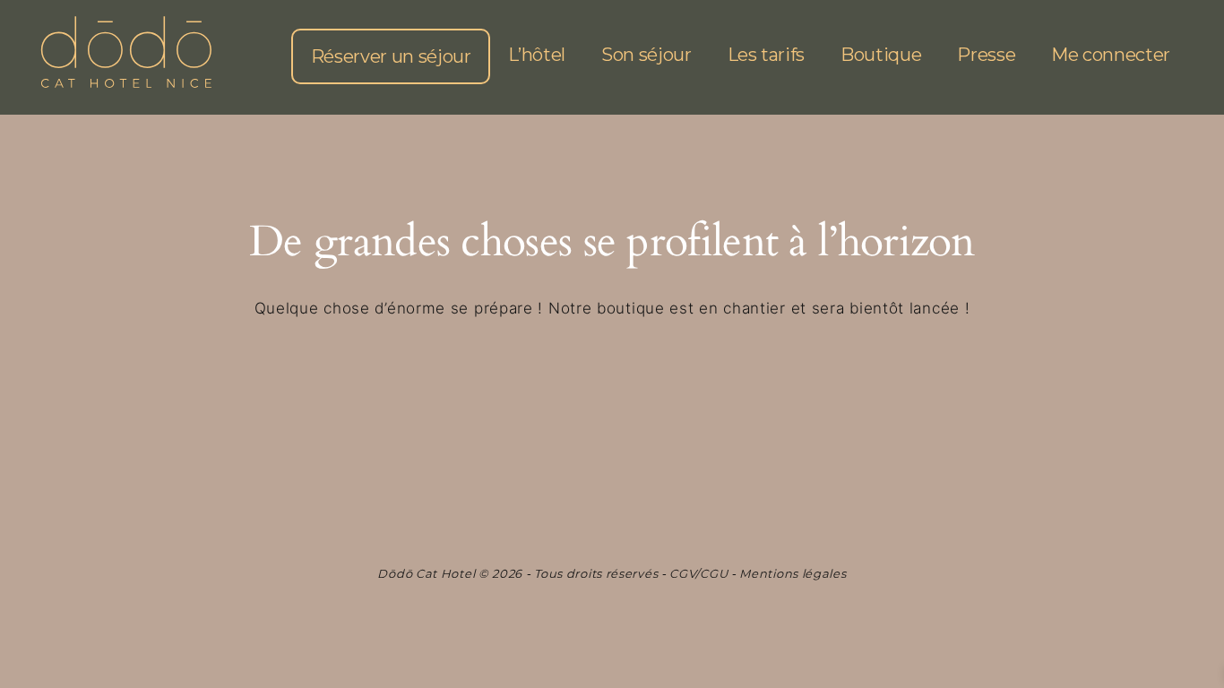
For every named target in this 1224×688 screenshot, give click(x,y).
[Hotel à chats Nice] (125, 56)
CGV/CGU (698, 573)
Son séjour (646, 54)
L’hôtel (536, 54)
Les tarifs (767, 54)
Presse (986, 54)
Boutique (880, 54)
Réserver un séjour (391, 56)
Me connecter (1110, 54)
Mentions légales (792, 573)
